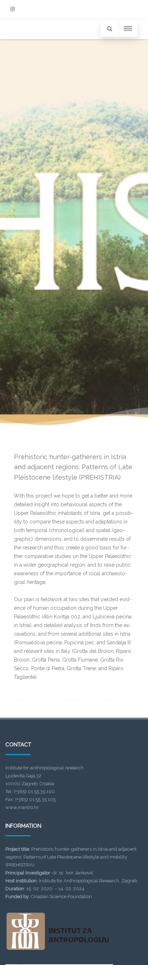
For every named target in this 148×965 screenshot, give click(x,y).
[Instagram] (12, 9)
